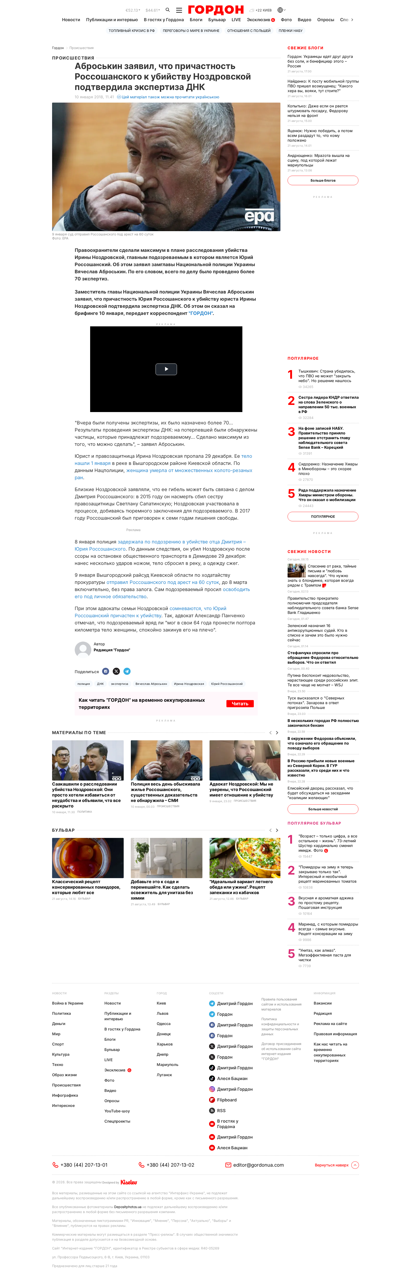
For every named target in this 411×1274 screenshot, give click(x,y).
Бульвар (217, 19)
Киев (161, 1003)
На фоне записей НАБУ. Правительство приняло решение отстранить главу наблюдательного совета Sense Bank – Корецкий (324, 438)
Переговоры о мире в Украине (191, 31)
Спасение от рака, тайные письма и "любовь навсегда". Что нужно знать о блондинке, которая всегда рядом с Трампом (322, 575)
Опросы (325, 19)
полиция (84, 684)
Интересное (63, 1105)
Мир (56, 1033)
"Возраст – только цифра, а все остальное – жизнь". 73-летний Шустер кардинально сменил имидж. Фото (327, 843)
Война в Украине (67, 1003)
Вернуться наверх (332, 1165)
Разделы (111, 993)
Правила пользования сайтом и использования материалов (281, 1004)
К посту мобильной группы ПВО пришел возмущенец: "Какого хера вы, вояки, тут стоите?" (323, 86)
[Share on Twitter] (116, 672)
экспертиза (119, 684)
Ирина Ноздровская (189, 684)
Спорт (58, 1044)
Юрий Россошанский (227, 684)
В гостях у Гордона (164, 19)
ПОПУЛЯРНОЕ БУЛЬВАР (314, 823)
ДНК (100, 684)
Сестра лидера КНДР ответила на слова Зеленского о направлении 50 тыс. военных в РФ (328, 404)
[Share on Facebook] (105, 672)
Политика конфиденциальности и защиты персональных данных (280, 1026)
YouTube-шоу (117, 1111)
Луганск (164, 1074)
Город (162, 993)
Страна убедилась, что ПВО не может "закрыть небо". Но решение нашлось (326, 376)
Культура (60, 1054)
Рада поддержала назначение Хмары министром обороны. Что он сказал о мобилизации (327, 495)
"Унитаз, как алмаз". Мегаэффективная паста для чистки (324, 955)
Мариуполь (167, 1064)
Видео (304, 19)
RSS (221, 1110)
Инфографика (65, 1095)
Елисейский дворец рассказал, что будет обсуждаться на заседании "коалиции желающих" (320, 793)
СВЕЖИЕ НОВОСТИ (309, 551)
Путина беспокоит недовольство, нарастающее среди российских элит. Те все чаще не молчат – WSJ (323, 680)
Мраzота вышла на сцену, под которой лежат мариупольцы (319, 160)
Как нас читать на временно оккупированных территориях (330, 1052)
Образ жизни (64, 1074)
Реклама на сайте (330, 1023)
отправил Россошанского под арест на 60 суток (163, 582)
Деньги (58, 1023)
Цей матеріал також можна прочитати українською (170, 97)
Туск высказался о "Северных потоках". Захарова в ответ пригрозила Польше (316, 703)
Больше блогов (323, 180)
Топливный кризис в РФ (132, 31)
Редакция (323, 1013)
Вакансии (323, 1003)
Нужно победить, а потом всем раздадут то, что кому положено (320, 135)
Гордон (58, 48)
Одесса (164, 1023)
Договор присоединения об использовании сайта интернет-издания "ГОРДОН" (281, 1051)
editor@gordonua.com (258, 1165)
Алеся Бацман (232, 1078)
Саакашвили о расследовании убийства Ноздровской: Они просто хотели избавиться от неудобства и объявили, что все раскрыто (86, 794)
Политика (84, 811)
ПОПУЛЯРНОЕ (303, 358)
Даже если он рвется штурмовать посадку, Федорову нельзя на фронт (318, 111)
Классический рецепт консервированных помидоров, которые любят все (86, 887)
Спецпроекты (117, 1121)
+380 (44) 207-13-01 (83, 1165)
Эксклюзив (259, 19)
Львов (162, 1013)
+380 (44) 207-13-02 (170, 1165)
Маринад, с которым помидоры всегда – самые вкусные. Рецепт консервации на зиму (328, 929)
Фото (286, 19)
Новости (71, 19)
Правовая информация (335, 1033)
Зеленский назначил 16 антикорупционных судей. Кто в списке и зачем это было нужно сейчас (317, 632)
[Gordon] (216, 10)
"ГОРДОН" (201, 313)
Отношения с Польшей (249, 31)
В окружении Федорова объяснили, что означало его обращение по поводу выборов (322, 743)
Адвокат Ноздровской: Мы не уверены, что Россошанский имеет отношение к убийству (242, 789)
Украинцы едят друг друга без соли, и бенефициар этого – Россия (320, 61)
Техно (57, 1064)
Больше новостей (323, 809)
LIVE (236, 19)
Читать (240, 704)
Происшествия (81, 48)
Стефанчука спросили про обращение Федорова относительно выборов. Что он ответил (323, 657)
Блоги (196, 19)
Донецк (164, 1033)
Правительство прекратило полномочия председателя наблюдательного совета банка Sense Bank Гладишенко (323, 605)
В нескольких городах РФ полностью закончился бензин (323, 723)
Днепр (162, 1054)
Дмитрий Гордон (235, 1003)
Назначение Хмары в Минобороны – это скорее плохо (328, 469)
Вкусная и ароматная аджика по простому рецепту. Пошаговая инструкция (325, 903)
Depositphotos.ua (128, 1207)
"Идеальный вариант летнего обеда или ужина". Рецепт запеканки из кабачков (241, 887)
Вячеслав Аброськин (151, 684)
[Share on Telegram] (127, 672)
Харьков (165, 1044)
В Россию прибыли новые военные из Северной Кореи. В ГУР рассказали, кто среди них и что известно (321, 767)
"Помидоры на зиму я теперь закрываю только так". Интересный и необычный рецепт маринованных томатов (328, 874)
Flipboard (227, 1099)
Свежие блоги (305, 47)
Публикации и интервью (112, 19)
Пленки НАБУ (291, 31)
